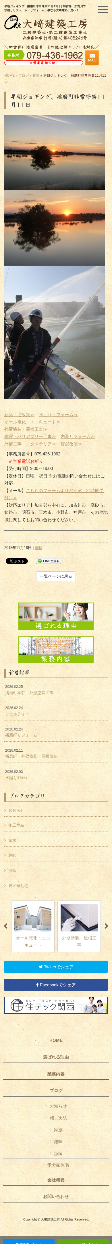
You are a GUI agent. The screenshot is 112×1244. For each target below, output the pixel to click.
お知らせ (16, 810)
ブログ (23, 76)
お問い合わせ (56, 1196)
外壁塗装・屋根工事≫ (25, 429)
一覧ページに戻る (56, 576)
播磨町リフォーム (21, 732)
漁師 (12, 870)
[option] (33, 926)
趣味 (35, 76)
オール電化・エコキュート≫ (32, 421)
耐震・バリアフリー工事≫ (30, 436)
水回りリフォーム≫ (58, 414)
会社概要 (56, 1180)
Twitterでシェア (58, 966)
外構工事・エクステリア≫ (30, 443)
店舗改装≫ (71, 443)
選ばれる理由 (56, 1057)
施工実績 (16, 825)
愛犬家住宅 (18, 885)
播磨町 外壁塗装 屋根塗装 (31, 754)
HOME (9, 76)
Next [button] (106, 926)
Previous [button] (5, 926)
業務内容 (56, 1074)
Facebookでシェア (57, 984)
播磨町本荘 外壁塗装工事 (29, 690)
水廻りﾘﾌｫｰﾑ (16, 775)
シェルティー (17, 711)
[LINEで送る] (48, 560)
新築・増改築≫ (19, 414)
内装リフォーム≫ (78, 436)
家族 (12, 840)
